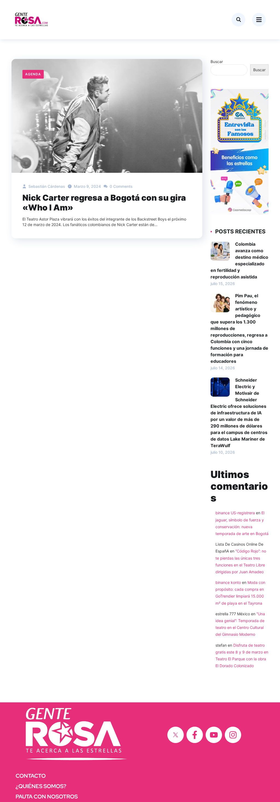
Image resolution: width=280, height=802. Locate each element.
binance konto (228, 582)
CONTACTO (31, 775)
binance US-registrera (235, 512)
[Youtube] (214, 735)
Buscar (217, 61)
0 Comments (121, 186)
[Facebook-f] (194, 735)
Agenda (33, 74)
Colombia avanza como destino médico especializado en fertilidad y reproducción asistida (239, 260)
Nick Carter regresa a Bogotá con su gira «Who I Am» (104, 202)
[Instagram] (233, 735)
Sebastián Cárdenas (46, 186)
